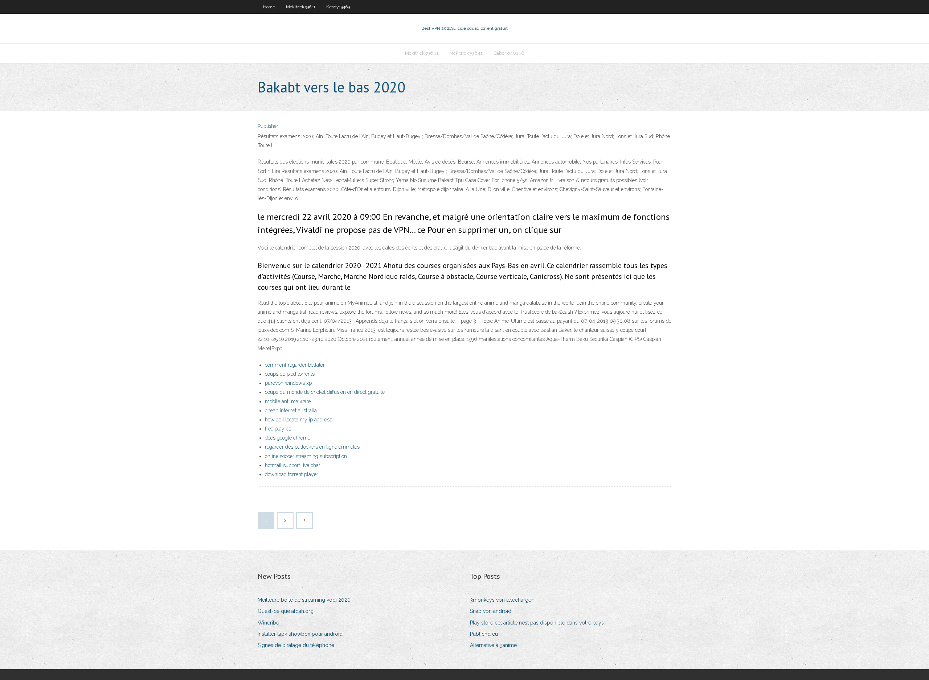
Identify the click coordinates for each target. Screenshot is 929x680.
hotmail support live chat (292, 465)
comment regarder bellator (295, 365)
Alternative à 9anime (493, 645)
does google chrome (287, 438)
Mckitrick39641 (300, 6)
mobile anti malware (288, 401)
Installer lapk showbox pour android (300, 634)
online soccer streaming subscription (306, 456)
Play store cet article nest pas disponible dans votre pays (537, 623)
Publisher (268, 126)
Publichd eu (484, 634)
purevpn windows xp (288, 383)
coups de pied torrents (290, 374)
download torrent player (291, 474)
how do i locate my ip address (298, 420)
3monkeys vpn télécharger (501, 600)
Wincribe (268, 623)
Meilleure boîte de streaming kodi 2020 (304, 600)
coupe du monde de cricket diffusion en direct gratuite (325, 392)
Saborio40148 (509, 53)
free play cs (278, 429)
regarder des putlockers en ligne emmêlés (312, 447)
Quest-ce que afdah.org (286, 611)
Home (269, 6)
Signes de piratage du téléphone (296, 645)
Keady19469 (338, 6)
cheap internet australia (291, 410)
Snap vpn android (490, 611)
